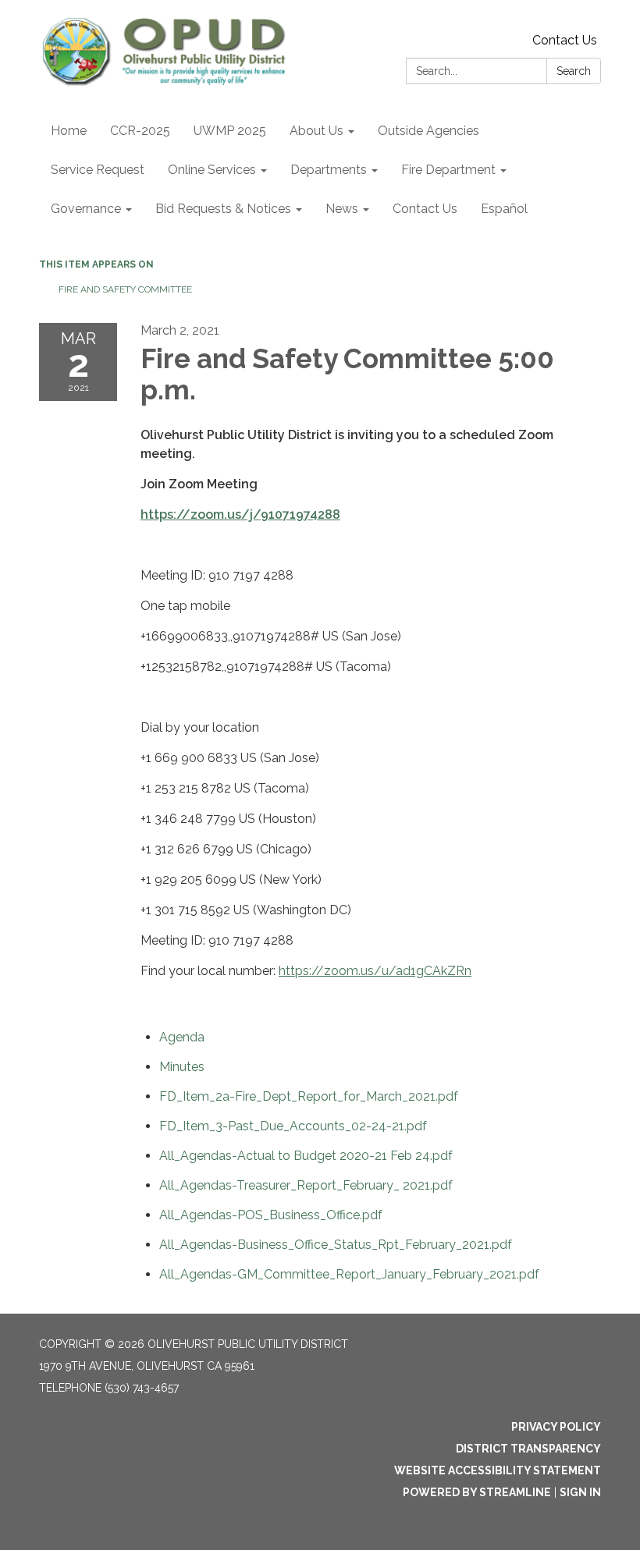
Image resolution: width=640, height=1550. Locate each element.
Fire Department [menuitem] (448, 169)
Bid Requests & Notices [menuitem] (223, 208)
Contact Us (564, 40)
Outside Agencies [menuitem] (428, 130)
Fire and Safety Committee (125, 289)
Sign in (580, 1492)
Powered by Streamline (477, 1492)
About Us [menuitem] (316, 130)
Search (573, 71)
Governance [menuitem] (86, 208)
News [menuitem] (341, 208)
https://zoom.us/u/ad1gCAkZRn (375, 970)
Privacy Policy (556, 1427)
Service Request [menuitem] (97, 169)
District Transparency (528, 1448)
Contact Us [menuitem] (425, 208)
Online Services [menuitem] (212, 169)
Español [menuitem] (504, 208)
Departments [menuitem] (328, 169)
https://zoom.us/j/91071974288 (240, 514)
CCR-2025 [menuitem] (140, 130)
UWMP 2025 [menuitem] (230, 130)
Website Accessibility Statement (497, 1470)
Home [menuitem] (69, 130)
